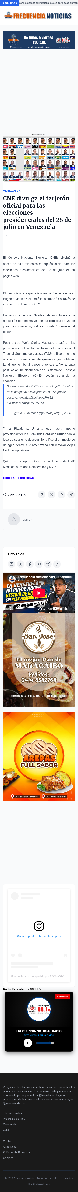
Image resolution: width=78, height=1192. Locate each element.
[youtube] (39, 564)
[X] (51, 494)
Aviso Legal (10, 1146)
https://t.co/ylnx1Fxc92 (38, 397)
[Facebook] (41, 494)
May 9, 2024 (62, 413)
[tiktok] (57, 564)
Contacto (8, 1141)
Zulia (6, 1129)
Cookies (8, 1157)
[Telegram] (71, 494)
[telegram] (48, 564)
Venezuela (9, 1124)
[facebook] (30, 564)
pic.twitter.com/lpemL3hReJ (25, 403)
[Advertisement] (39, 93)
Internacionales (12, 1113)
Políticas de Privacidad (17, 1152)
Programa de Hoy (14, 1118)
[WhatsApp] (61, 494)
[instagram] (11, 564)
